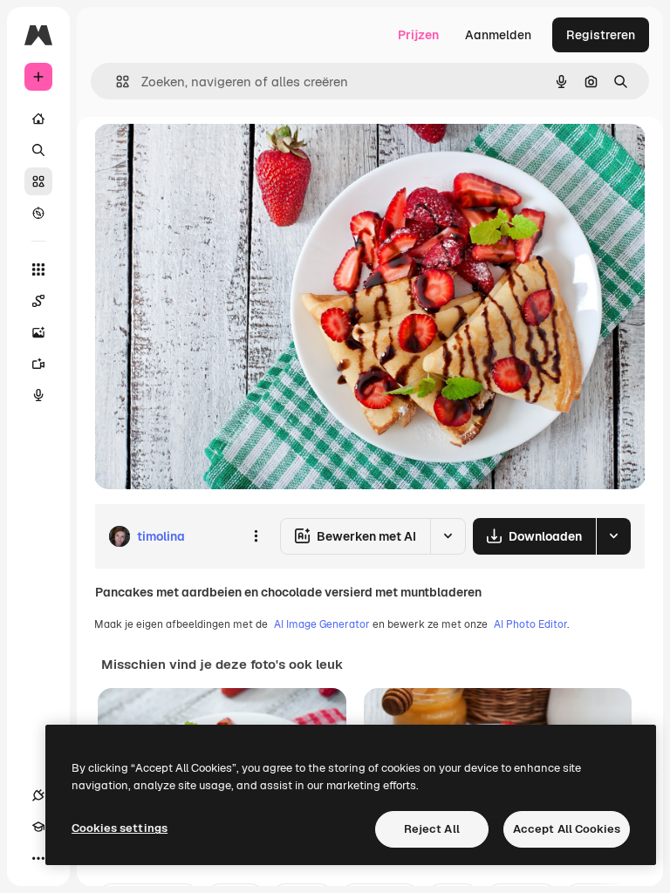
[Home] (38, 119)
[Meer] (38, 858)
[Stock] (38, 181)
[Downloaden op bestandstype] (613, 536)
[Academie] (38, 827)
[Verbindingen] (38, 795)
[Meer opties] (255, 536)
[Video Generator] (38, 364)
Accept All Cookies (566, 828)
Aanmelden (498, 35)
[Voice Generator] (38, 395)
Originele (208, 156)
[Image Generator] (38, 332)
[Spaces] (38, 301)
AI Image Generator (322, 624)
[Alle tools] (38, 269)
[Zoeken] (38, 150)
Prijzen (418, 35)
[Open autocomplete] (116, 81)
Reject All (432, 828)
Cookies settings (120, 828)
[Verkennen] (38, 213)
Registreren (600, 35)
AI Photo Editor (530, 624)
